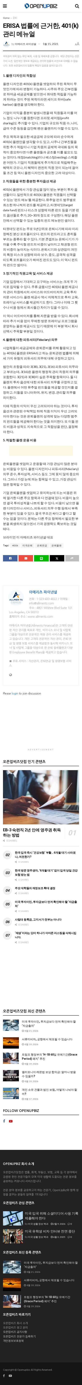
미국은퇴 (27, 545)
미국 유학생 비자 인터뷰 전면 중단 (50, 1231)
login (15, 693)
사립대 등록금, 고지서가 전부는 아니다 (38, 919)
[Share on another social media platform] (72, 558)
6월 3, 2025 (59, 1236)
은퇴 (15, 18)
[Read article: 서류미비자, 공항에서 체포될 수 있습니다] (11, 1043)
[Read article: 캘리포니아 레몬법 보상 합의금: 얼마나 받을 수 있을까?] (11, 1075)
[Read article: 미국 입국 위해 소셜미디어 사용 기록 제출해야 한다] (13, 1218)
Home (6, 18)
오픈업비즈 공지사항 (15, 1332)
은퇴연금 (42, 545)
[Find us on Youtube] (11, 1121)
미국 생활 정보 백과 (38, 1223)
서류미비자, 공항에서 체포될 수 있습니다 (47, 1039)
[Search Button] (77, 6)
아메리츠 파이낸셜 (25, 43)
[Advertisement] (41, 451)
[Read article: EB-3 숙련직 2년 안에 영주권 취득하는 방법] (41, 797)
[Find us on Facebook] (4, 1121)
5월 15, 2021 (50, 43)
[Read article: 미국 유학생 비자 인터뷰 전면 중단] (13, 1236)
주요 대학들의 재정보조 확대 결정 (35, 888)
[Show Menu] (5, 6)
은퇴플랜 (57, 545)
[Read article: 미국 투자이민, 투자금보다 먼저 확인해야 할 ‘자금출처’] (11, 1025)
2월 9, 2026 (59, 1223)
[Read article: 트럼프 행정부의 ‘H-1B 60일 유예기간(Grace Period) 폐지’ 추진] (11, 1058)
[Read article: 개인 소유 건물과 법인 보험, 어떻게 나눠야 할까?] (11, 1093)
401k (15, 545)
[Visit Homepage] (40, 6)
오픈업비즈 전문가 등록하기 (19, 1336)
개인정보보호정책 (13, 1341)
